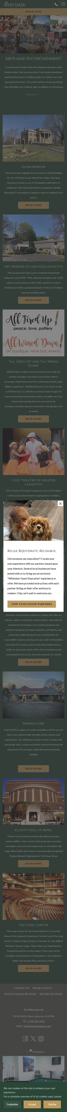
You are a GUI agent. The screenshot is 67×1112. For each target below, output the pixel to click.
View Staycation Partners (31, 604)
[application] (33, 1097)
